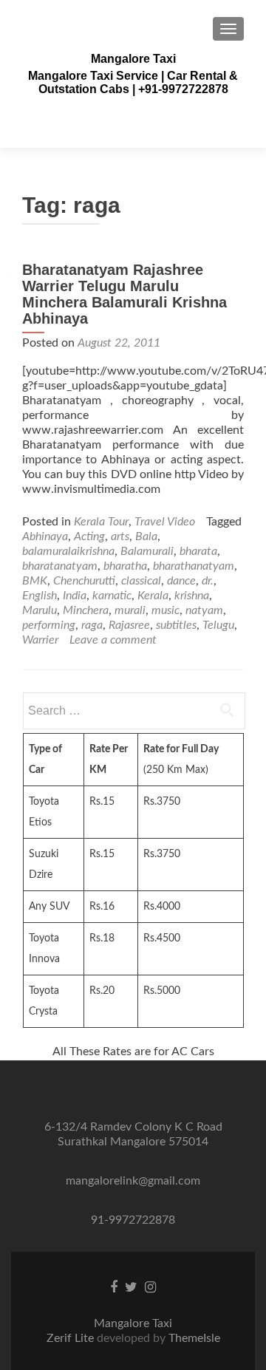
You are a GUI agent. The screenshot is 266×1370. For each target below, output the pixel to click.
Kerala (152, 595)
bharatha (125, 566)
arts (120, 536)
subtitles (176, 625)
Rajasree (129, 625)
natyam (204, 610)
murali (130, 610)
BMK (34, 581)
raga (92, 625)
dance (181, 581)
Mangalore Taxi (133, 58)
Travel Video (164, 522)
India (74, 595)
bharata (198, 551)
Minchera (86, 610)
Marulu (39, 610)
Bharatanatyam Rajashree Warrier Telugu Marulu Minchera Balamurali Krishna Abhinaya (124, 294)
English (39, 595)
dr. (208, 581)
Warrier (40, 640)
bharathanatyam (193, 566)
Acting (89, 536)
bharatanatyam (60, 566)
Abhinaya (45, 536)
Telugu (218, 625)
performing (48, 625)
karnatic (112, 595)
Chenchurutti (84, 581)
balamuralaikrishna (68, 551)
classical (141, 581)
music (165, 610)
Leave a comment (113, 640)
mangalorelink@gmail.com (133, 1181)
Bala (146, 536)
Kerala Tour (101, 522)
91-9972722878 (133, 1220)
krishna (191, 595)
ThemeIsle (194, 1338)
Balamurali (147, 551)
